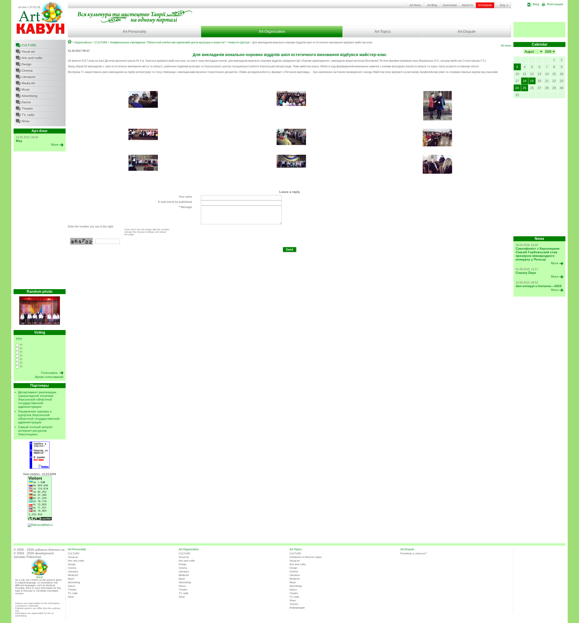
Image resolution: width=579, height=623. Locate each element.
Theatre (27, 108)
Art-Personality (134, 31)
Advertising (29, 96)
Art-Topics (383, 31)
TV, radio (27, 115)
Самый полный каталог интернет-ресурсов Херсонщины (35, 430)
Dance (26, 102)
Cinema (27, 70)
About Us (467, 5)
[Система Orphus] (40, 467)
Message (185, 207)
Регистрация (555, 4)
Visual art (28, 51)
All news (506, 45)
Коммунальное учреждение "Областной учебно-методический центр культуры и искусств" (167, 42)
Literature (28, 77)
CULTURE (28, 45)
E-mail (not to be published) (175, 202)
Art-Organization (272, 31)
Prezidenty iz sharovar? (413, 553)
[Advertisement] (40, 221)
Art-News (415, 5)
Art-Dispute (485, 5)
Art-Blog (432, 5)
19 (532, 81)
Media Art (28, 83)
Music (25, 89)
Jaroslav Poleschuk (27, 557)
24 (517, 88)
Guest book (450, 5)
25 (524, 88)
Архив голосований (49, 377)
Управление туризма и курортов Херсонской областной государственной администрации (38, 417)
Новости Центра (238, 42)
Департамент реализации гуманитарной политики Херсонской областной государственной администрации (37, 399)
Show (25, 121)
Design (26, 64)
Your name (185, 196)
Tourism (294, 604)
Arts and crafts (31, 58)
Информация (297, 607)
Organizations (83, 42)
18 (524, 81)
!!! (20, 345)
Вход (536, 4)
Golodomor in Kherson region (306, 557)
